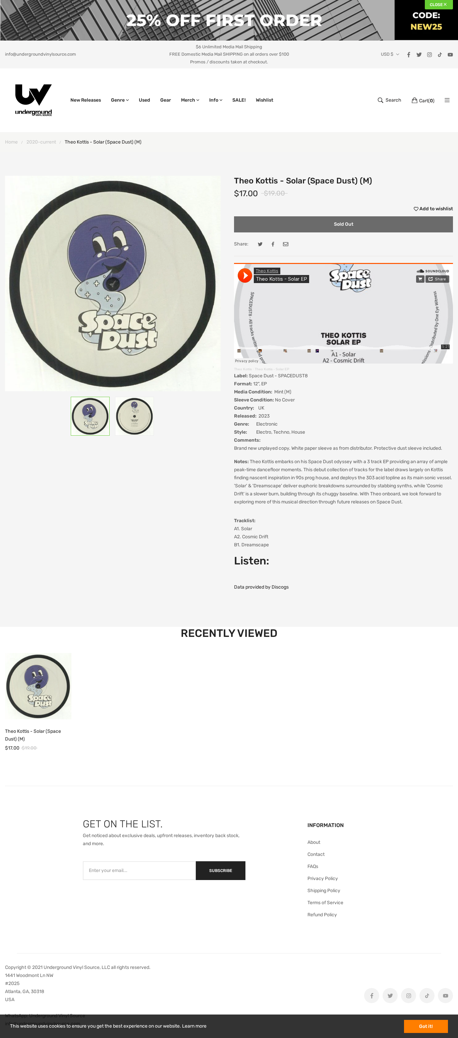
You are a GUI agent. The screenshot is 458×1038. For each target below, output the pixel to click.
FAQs (312, 866)
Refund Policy (322, 915)
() (427, 101)
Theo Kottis (243, 369)
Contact (316, 854)
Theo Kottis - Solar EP (272, 369)
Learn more (194, 1026)
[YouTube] (450, 54)
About (313, 842)
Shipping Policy (323, 890)
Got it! (426, 1026)
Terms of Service (325, 903)
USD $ (387, 54)
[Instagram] (429, 54)
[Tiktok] (440, 54)
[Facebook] (408, 54)
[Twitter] (419, 54)
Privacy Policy (322, 878)
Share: (241, 244)
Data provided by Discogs (261, 587)
